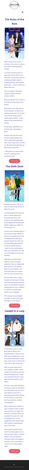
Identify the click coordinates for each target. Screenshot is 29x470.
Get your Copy (14, 451)
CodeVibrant (22, 467)
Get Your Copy (14, 161)
